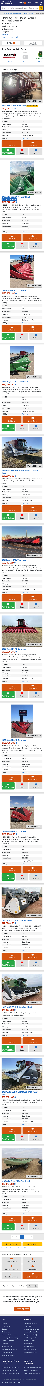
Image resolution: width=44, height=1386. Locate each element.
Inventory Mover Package (10, 1338)
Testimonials (6, 1332)
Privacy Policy (6, 1382)
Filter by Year (32, 1261)
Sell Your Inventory (30, 1349)
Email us (5, 34)
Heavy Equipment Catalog (32, 1373)
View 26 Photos (35, 735)
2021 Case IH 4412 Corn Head (14, 560)
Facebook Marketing (30, 1352)
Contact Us (5, 1329)
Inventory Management (31, 1329)
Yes (30, 1286)
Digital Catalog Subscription (11, 1370)
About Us (5, 1323)
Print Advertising (7, 1346)
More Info (36, 153)
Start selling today (22, 1309)
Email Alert (33, 1244)
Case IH (9, 61)
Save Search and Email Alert (15, 1248)
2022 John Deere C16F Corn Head (16, 197)
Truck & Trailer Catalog (31, 1370)
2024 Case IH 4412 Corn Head (14, 290)
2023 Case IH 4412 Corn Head (14, 649)
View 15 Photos (35, 916)
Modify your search (32, 1277)
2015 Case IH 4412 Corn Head (14, 106)
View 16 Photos (35, 466)
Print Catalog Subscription (10, 1367)
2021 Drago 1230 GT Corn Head (15, 381)
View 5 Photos (35, 286)
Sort (34, 43)
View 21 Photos (35, 555)
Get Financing (8, 1228)
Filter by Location (11, 1269)
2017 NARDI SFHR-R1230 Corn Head (17, 920)
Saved (22, 2)
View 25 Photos (35, 1176)
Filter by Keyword (11, 1277)
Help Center (6, 1326)
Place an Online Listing (9, 1335)
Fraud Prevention (7, 1352)
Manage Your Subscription (10, 1373)
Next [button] (40, 53)
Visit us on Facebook (9, 1355)
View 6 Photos (35, 192)
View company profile (10, 37)
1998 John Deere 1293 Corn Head (16, 1181)
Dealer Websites (29, 1346)
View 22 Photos (35, 826)
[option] (9, 56)
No (36, 1286)
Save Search (12, 1244)
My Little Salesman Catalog (32, 1367)
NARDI (25, 61)
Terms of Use (16, 1382)
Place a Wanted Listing (9, 1349)
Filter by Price (12, 1261)
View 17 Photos (35, 101)
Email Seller (32, 145)
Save (22, 153)
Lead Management (30, 1338)
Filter (11, 43)
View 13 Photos (35, 377)
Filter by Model (32, 1269)
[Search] (41, 8)
